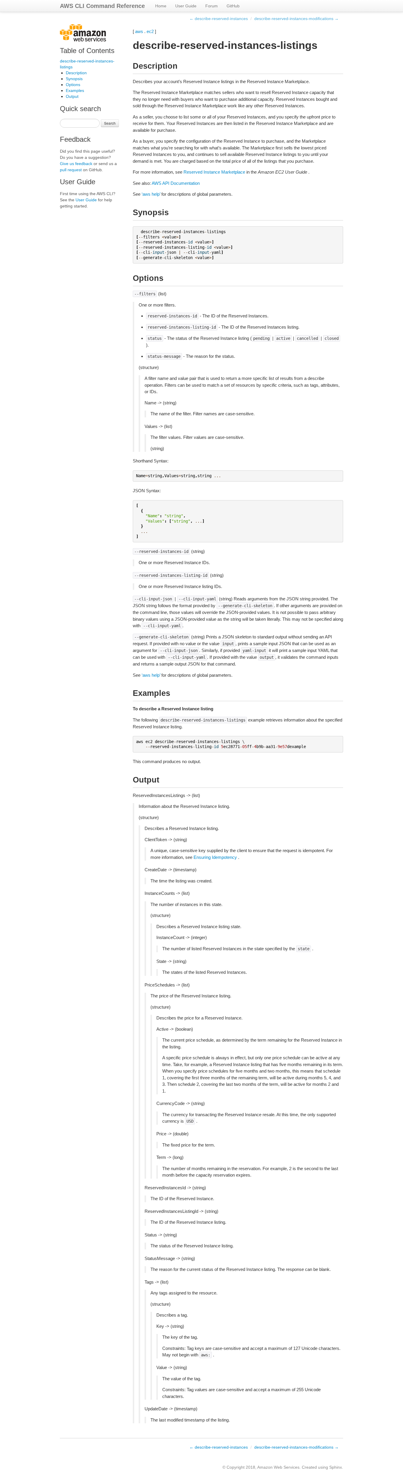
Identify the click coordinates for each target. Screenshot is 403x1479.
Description (76, 72)
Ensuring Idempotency (215, 857)
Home (160, 6)
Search (110, 123)
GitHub (233, 6)
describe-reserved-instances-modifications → (296, 18)
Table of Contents (87, 51)
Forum (211, 6)
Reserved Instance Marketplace (214, 171)
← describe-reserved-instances (218, 18)
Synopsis (74, 78)
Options (73, 84)
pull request (71, 169)
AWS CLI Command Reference (102, 6)
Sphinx (335, 1467)
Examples (75, 90)
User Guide (185, 6)
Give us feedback (76, 163)
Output (72, 96)
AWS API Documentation (176, 183)
